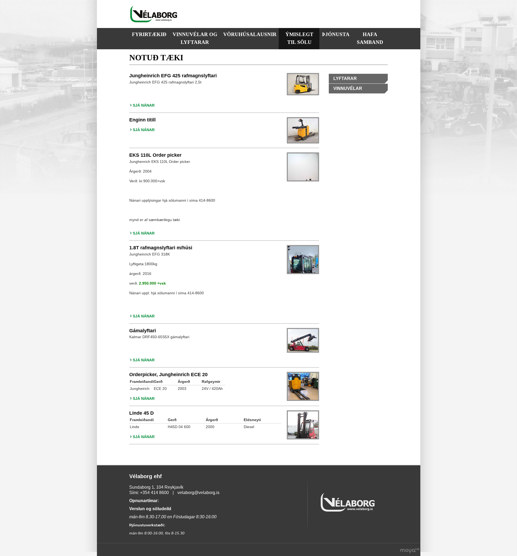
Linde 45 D (141, 413)
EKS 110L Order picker (155, 155)
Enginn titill (142, 120)
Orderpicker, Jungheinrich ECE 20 (168, 374)
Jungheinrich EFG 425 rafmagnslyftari (173, 75)
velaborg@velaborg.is (198, 492)
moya (410, 551)
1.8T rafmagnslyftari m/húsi (160, 247)
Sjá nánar (144, 105)
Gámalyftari (142, 330)
